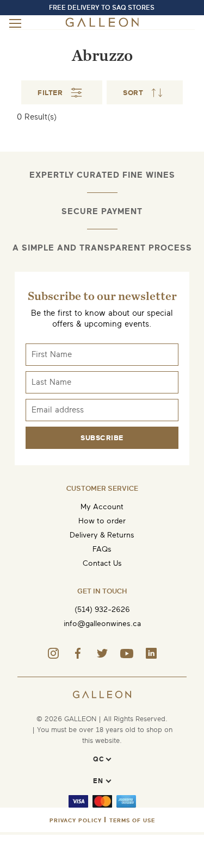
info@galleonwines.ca (102, 624)
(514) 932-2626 (102, 609)
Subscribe (102, 438)
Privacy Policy (76, 820)
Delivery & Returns (102, 535)
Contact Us (102, 563)
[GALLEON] (102, 25)
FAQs (102, 549)
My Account (102, 507)
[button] (145, 92)
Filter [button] (50, 93)
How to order (102, 521)
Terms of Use (132, 820)
